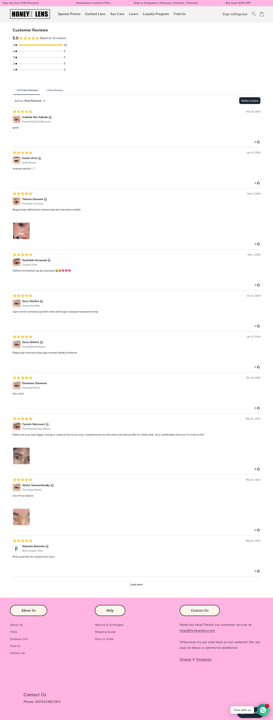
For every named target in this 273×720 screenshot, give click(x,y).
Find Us (15, 646)
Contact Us (17, 653)
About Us (16, 625)
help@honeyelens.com (197, 630)
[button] (69, 14)
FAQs (13, 632)
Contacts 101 (19, 639)
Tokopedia (203, 659)
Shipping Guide (105, 632)
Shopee (185, 659)
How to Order (104, 639)
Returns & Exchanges (109, 625)
